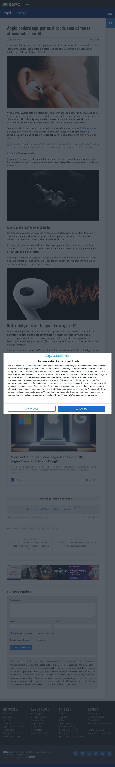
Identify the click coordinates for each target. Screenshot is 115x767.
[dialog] (57, 383)
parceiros (32, 366)
